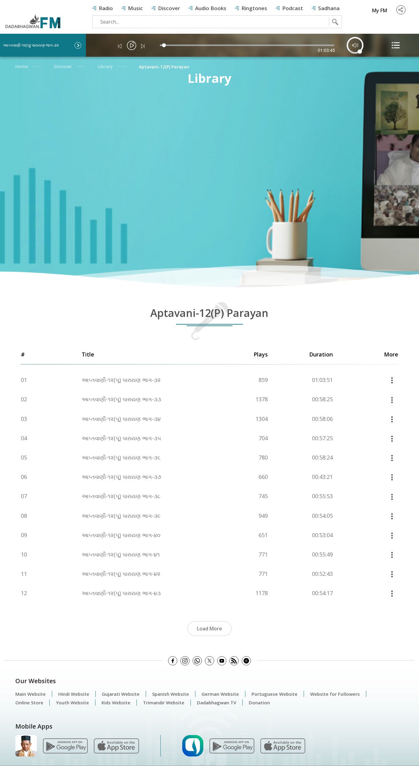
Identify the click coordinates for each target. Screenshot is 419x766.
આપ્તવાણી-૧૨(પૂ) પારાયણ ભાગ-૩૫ (121, 438)
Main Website (30, 694)
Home (21, 66)
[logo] (32, 16)
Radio (106, 8)
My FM (379, 10)
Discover (169, 8)
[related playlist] (396, 45)
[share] (401, 10)
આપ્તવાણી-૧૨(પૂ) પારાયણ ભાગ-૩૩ (121, 399)
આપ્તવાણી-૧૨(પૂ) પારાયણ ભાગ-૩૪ (121, 418)
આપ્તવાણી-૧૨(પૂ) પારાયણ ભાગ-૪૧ (121, 554)
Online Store (29, 702)
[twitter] (209, 660)
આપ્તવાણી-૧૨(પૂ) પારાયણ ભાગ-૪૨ (121, 573)
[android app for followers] (65, 745)
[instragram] (185, 660)
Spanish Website (170, 694)
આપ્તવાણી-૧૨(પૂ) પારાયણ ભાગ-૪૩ (121, 593)
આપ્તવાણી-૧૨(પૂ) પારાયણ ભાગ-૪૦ (121, 535)
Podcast (292, 8)
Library (105, 66)
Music (135, 8)
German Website (220, 694)
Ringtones (254, 8)
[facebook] (172, 660)
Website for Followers (335, 694)
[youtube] (221, 660)
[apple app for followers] (116, 745)
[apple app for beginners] (282, 745)
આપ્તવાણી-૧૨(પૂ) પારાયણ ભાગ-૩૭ (121, 476)
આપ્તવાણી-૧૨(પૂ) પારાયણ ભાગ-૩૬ (121, 457)
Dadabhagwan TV (216, 702)
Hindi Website (73, 694)
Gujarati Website (121, 694)
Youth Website (72, 702)
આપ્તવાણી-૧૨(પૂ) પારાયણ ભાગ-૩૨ (121, 379)
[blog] (234, 660)
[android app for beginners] (232, 745)
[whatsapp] (197, 660)
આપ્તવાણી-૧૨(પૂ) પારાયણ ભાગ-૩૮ (121, 496)
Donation (259, 702)
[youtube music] (246, 660)
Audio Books (210, 8)
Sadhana (329, 8)
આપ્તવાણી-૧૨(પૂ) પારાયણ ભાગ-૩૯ (121, 515)
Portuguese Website (275, 694)
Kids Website (116, 702)
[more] (392, 379)
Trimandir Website (163, 702)
